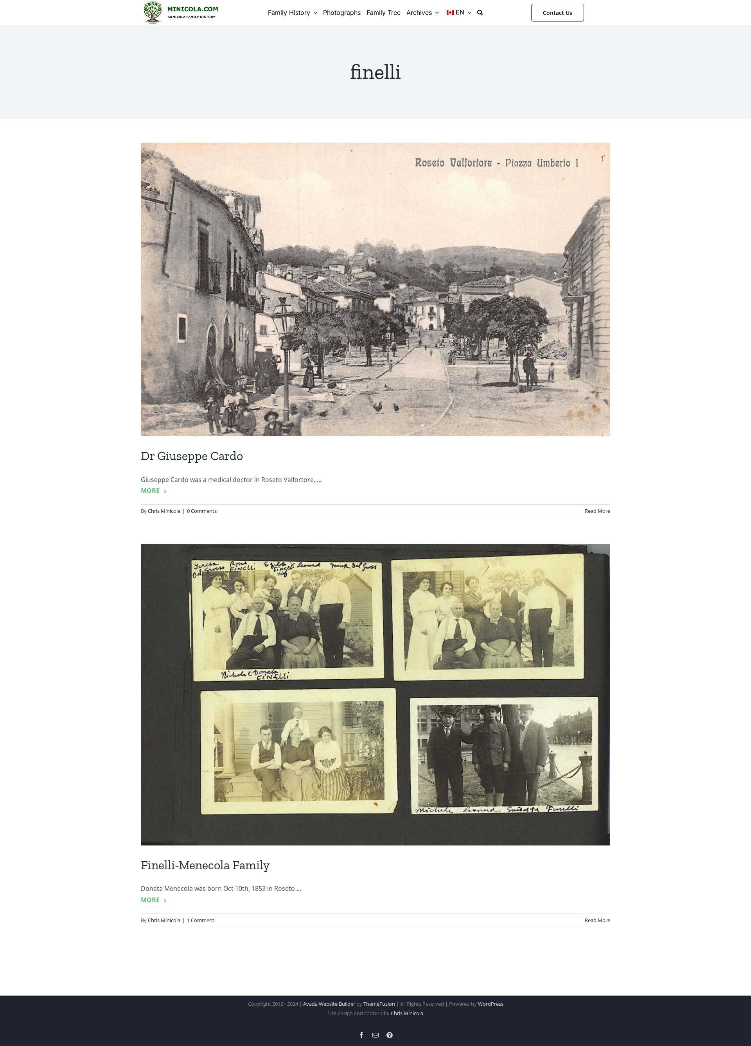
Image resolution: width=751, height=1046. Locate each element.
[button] (480, 12)
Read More (597, 510)
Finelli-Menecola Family (205, 865)
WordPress (490, 1003)
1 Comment (200, 920)
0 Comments (202, 510)
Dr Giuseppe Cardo (192, 455)
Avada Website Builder (329, 1003)
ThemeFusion (379, 1003)
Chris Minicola (164, 510)
